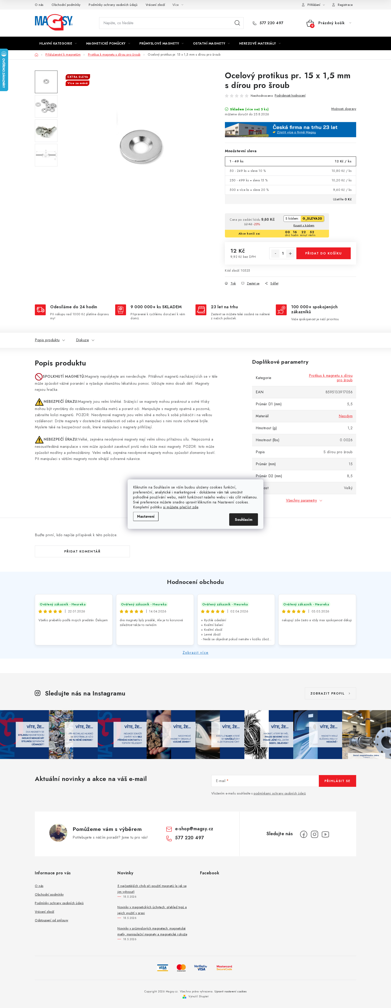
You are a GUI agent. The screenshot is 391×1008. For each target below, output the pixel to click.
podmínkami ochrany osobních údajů (280, 793)
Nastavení (146, 516)
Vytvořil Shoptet (198, 996)
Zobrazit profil (327, 693)
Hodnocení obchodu (195, 582)
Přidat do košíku (323, 253)
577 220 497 (271, 23)
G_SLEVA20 (312, 218)
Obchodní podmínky (66, 4)
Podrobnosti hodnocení (290, 95)
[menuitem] (58, 43)
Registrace (345, 4)
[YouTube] (325, 834)
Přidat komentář (82, 551)
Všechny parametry (301, 500)
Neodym (346, 416)
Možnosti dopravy (343, 109)
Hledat (237, 23)
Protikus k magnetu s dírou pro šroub (331, 378)
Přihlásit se (337, 781)
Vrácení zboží (155, 4)
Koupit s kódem (304, 225)
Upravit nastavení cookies (231, 991)
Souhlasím (243, 519)
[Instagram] (314, 834)
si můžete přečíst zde (180, 507)
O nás (39, 4)
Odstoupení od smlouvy (51, 920)
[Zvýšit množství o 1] (290, 253)
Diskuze (82, 340)
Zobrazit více (196, 652)
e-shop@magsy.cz (194, 828)
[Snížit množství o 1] (275, 253)
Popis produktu (47, 340)
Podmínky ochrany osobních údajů (113, 4)
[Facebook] (303, 834)
